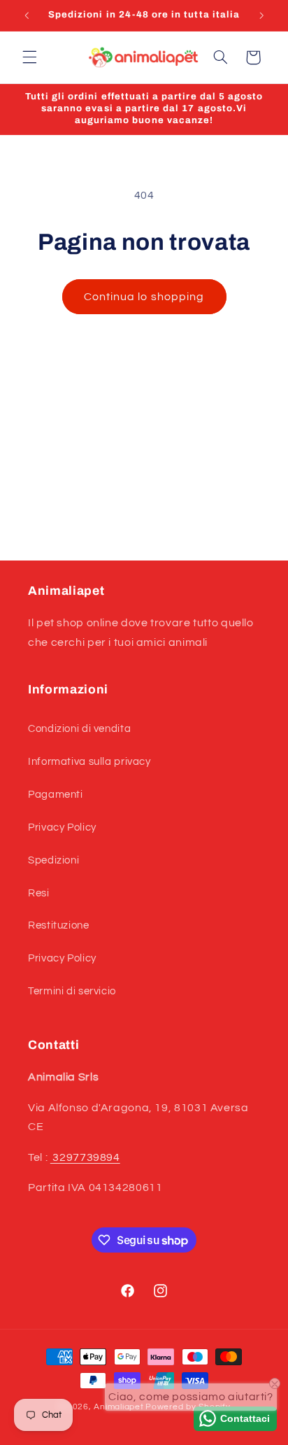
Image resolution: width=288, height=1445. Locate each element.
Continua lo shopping (144, 296)
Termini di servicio (72, 991)
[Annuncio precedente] (26, 15)
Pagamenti (55, 794)
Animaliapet (118, 1407)
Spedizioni (53, 860)
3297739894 (85, 1157)
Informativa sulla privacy (89, 761)
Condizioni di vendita (79, 729)
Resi (39, 893)
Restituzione (58, 925)
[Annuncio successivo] (261, 15)
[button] (29, 57)
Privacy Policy (62, 827)
